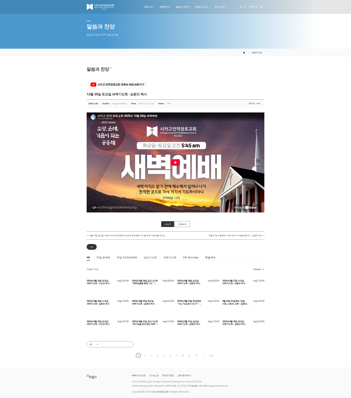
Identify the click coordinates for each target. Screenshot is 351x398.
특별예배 (210, 257)
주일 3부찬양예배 (127, 257)
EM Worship (190, 257)
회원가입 (253, 6)
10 (196, 355)
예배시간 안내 (139, 375)
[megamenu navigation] (261, 7)
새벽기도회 (169, 257)
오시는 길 (154, 375)
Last (211, 355)
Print (258, 103)
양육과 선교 (201, 6)
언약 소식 (220, 6)
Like (168, 224)
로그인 (243, 6)
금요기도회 (150, 257)
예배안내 (164, 6)
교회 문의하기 (184, 375)
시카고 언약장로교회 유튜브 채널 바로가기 (121, 84)
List (91, 247)
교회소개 (148, 6)
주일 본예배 (103, 257)
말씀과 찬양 (182, 6)
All (88, 257)
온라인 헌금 (168, 375)
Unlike (182, 224)
